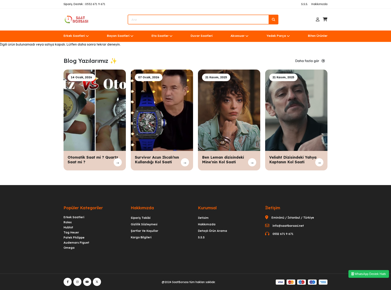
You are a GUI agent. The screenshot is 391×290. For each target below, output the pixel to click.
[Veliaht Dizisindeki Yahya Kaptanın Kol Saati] (296, 110)
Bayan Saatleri (118, 36)
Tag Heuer (71, 232)
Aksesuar (238, 36)
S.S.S (201, 237)
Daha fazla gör (307, 61)
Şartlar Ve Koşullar (144, 231)
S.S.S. (304, 4)
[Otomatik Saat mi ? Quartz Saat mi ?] (95, 110)
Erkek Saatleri (74, 36)
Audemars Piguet (76, 242)
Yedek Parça (276, 36)
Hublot (68, 227)
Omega (69, 248)
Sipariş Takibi (140, 218)
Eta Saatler (160, 36)
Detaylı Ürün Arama (212, 231)
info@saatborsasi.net (288, 226)
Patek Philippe (74, 237)
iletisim (203, 218)
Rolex (68, 222)
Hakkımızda (319, 4)
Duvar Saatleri (202, 36)
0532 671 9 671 (282, 234)
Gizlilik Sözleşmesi (144, 224)
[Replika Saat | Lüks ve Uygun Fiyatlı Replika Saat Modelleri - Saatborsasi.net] (77, 19)
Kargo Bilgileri (141, 237)
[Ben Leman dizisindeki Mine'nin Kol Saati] (229, 110)
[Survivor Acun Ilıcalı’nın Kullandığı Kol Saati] (162, 110)
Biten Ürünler (317, 36)
